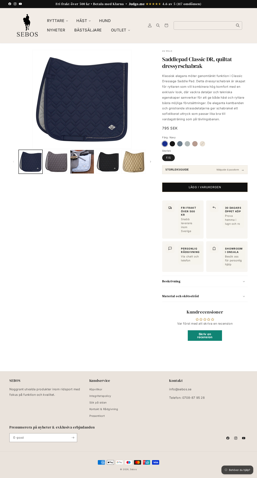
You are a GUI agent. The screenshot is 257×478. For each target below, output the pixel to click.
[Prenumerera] (73, 437)
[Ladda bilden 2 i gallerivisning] (56, 162)
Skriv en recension (204, 335)
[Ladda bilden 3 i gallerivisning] (82, 162)
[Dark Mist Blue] (179, 143)
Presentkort (97, 416)
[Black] (172, 143)
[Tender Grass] (202, 143)
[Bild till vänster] (13, 162)
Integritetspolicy (100, 396)
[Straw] (195, 143)
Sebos (133, 469)
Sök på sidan (98, 402)
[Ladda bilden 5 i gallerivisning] (133, 162)
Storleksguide (177, 169)
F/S (168, 157)
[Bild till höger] (150, 162)
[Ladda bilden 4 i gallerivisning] (108, 162)
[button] (57, 20)
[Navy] (164, 143)
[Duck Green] (187, 143)
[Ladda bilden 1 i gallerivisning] (31, 162)
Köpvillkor (95, 389)
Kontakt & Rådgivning (103, 409)
